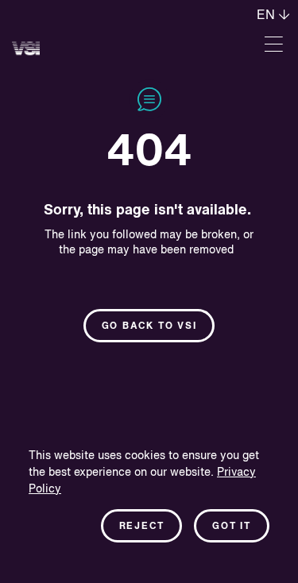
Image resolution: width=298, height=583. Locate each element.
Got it (231, 526)
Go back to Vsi (149, 326)
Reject (141, 526)
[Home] (26, 48)
